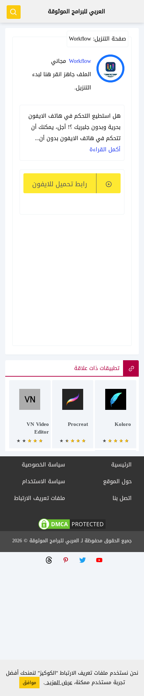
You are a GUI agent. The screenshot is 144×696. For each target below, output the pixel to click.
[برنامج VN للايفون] (30, 417)
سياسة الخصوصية (43, 464)
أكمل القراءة (105, 149)
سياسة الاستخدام (43, 481)
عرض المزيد (58, 682)
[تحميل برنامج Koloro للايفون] (115, 417)
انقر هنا (52, 74)
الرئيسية (121, 464)
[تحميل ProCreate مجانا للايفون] (73, 417)
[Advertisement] (70, 270)
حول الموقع (117, 481)
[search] (14, 12)
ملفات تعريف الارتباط (39, 498)
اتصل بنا (122, 498)
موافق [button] (29, 682)
